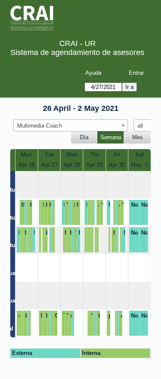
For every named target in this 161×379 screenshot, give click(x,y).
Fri (117, 154)
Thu (94, 154)
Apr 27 (49, 165)
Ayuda (93, 73)
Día (84, 137)
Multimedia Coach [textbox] (39, 125)
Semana (110, 137)
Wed (71, 154)
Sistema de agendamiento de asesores (77, 52)
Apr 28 (72, 165)
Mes (137, 137)
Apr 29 (94, 165)
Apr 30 (117, 165)
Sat (139, 154)
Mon (26, 154)
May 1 (139, 165)
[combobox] (70, 125)
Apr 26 (26, 165)
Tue (49, 154)
